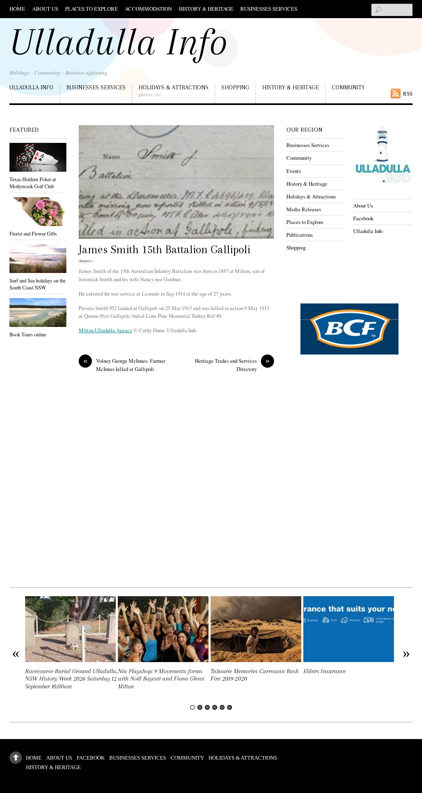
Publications (299, 234)
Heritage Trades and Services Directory (232, 364)
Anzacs (85, 261)
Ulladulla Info (31, 87)
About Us (45, 8)
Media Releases (303, 209)
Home (17, 8)
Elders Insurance (324, 671)
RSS (408, 93)
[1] (192, 707)
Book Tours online (27, 334)
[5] (222, 707)
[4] (214, 707)
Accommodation (148, 8)
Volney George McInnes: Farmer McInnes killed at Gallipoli (124, 364)
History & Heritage (206, 8)
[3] (207, 707)
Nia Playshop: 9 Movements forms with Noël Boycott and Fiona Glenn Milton (161, 679)
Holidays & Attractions (173, 91)
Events (293, 171)
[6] (229, 707)
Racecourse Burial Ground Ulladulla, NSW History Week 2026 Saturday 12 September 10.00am (71, 679)
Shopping (235, 87)
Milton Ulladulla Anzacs (105, 330)
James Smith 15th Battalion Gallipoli (164, 249)
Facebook (363, 218)
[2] (199, 707)
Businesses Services (268, 8)
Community (348, 87)
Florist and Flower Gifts (33, 233)
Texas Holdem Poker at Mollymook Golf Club (32, 182)
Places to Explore (91, 8)
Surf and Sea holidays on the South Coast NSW (37, 284)
